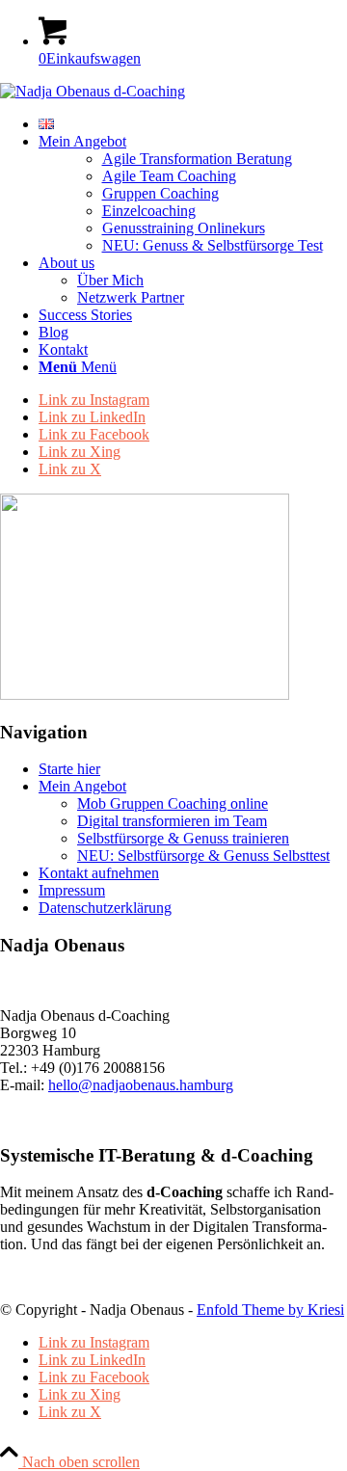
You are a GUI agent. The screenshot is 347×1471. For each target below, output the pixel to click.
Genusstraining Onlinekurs (183, 228)
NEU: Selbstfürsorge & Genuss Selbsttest (203, 855)
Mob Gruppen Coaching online (172, 803)
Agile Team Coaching (169, 176)
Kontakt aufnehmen (99, 873)
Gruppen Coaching (160, 193)
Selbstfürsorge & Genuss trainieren (183, 838)
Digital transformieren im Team (172, 821)
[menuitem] (193, 124)
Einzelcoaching (149, 210)
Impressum (72, 890)
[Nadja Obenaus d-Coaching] (92, 91)
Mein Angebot (82, 786)
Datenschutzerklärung (105, 907)
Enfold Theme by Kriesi (270, 1309)
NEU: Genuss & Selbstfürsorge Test (212, 245)
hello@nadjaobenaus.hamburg (140, 1085)
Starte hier (69, 769)
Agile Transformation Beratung (197, 158)
